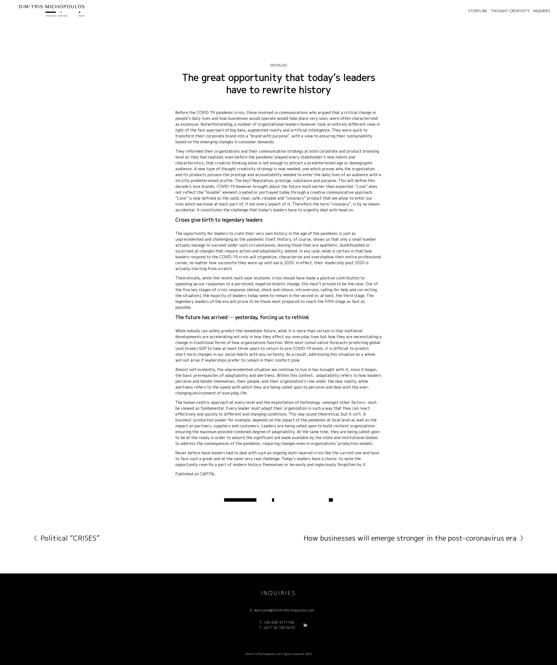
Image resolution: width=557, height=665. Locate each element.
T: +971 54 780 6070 (277, 627)
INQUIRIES (541, 11)
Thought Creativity (510, 11)
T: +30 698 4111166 (276, 622)
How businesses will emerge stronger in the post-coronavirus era (410, 538)
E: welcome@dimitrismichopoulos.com (282, 610)
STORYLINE (477, 11)
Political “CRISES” (70, 538)
